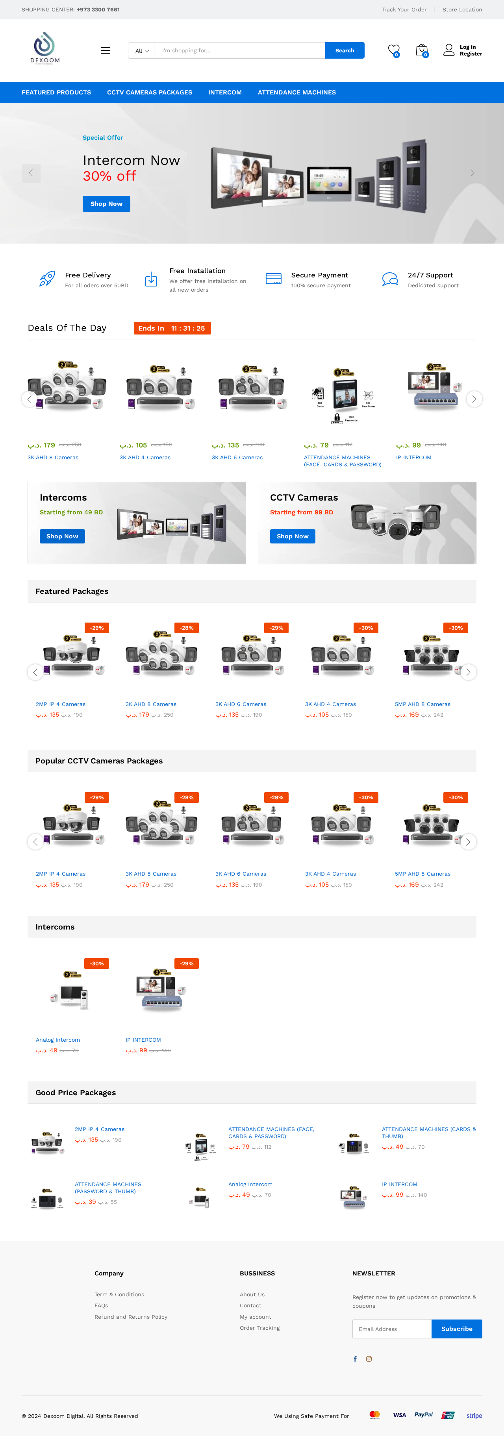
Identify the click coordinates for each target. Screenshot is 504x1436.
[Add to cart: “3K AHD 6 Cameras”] (223, 423)
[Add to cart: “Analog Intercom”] (43, 1022)
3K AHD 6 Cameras (237, 457)
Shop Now (106, 203)
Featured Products (56, 92)
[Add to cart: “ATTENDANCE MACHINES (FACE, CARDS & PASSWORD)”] (315, 423)
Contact (250, 1305)
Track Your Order (404, 9)
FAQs (101, 1305)
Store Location (462, 9)
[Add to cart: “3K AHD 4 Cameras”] (130, 423)
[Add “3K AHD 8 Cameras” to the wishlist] (75, 423)
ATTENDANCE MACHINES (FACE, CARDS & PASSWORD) (343, 461)
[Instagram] (369, 1359)
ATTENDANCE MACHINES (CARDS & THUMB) (429, 1132)
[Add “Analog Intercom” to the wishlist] (79, 1022)
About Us (252, 1294)
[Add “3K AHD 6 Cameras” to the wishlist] (259, 423)
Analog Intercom (58, 1040)
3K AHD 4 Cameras (145, 457)
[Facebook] (355, 1359)
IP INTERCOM (414, 457)
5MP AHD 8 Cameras (422, 704)
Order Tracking (260, 1328)
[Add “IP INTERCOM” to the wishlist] (443, 423)
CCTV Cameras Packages (149, 92)
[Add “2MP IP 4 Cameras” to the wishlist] (79, 687)
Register (471, 53)
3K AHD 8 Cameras (53, 457)
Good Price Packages (75, 1092)
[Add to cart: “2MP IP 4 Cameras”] (43, 687)
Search (344, 50)
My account (255, 1317)
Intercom (225, 92)
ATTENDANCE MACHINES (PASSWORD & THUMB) (108, 1187)
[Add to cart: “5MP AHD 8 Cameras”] (402, 687)
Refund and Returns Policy (130, 1317)
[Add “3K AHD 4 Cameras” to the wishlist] (167, 423)
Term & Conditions (119, 1294)
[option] (252, 173)
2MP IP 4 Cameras (60, 704)
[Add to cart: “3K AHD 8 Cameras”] (38, 423)
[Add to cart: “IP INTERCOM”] (407, 423)
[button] (93, 423)
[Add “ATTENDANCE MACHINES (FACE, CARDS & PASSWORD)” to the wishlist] (351, 423)
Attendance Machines (297, 92)
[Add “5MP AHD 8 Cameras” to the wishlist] (438, 687)
